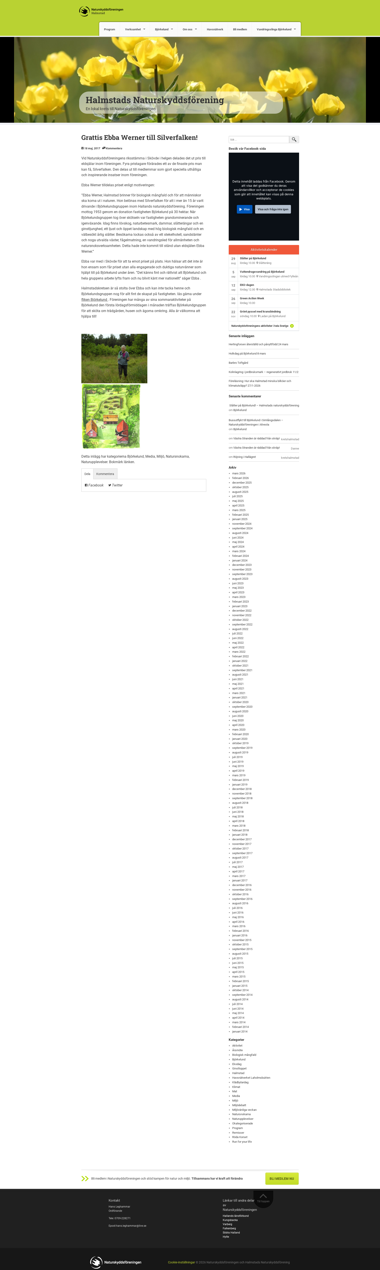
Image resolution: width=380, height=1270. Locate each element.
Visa (247, 209)
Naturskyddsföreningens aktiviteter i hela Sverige (259, 325)
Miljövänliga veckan (244, 1109)
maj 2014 (238, 1013)
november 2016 (241, 889)
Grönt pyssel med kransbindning (260, 311)
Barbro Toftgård (238, 362)
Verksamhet (133, 29)
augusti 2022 (240, 629)
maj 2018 (238, 816)
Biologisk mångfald (244, 1054)
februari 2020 (240, 734)
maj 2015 (238, 967)
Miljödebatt (239, 1105)
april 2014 (238, 1017)
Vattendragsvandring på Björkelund (262, 271)
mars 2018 (238, 825)
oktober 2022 (240, 619)
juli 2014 (237, 1004)
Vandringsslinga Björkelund (274, 29)
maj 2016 (238, 917)
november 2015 (241, 940)
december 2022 (242, 610)
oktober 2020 (240, 702)
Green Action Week (252, 298)
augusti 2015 (240, 953)
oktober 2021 (240, 665)
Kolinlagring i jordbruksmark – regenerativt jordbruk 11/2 (263, 372)
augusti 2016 (240, 903)
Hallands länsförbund (236, 1215)
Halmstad (238, 1073)
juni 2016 (237, 912)
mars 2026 (238, 473)
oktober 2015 (240, 944)
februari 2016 (240, 930)
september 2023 (242, 574)
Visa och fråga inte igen (273, 209)
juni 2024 (237, 537)
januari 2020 (239, 738)
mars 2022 (238, 651)
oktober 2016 (240, 894)
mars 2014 (238, 1022)
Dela (87, 474)
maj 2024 (238, 542)
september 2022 (242, 624)
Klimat (236, 1087)
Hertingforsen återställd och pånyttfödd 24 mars (258, 344)
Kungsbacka (230, 1220)
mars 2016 (238, 926)
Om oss (187, 29)
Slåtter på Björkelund (253, 258)
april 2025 (238, 505)
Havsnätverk (215, 29)
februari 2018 (240, 830)
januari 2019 (239, 784)
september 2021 (242, 670)
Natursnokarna (177, 456)
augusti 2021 (240, 674)
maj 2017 (238, 866)
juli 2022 (237, 633)
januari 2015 (239, 985)
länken (129, 462)
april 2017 (238, 871)
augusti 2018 (240, 802)
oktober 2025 (240, 487)
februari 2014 (240, 1027)
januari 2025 (239, 519)
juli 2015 (237, 958)
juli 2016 (237, 908)
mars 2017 (238, 876)
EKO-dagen (247, 285)
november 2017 (241, 844)
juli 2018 (237, 807)
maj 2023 (238, 587)
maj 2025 (238, 501)
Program (109, 29)
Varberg (227, 1224)
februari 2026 (240, 478)
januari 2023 (239, 606)
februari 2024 (240, 555)
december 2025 (242, 482)
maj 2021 (238, 683)
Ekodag (236, 1064)
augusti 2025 (240, 491)
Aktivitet (237, 1045)
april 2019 (238, 770)
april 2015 (238, 972)
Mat (234, 1091)
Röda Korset (239, 1137)
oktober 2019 (240, 743)
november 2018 (241, 793)
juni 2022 (237, 638)
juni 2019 (237, 761)
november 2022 (241, 615)
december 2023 (242, 564)
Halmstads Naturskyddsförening (155, 100)
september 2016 (242, 899)
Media (150, 456)
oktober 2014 (240, 990)
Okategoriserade (242, 1123)
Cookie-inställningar (181, 1262)
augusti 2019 (240, 752)
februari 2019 (240, 780)
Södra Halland (231, 1232)
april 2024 (238, 546)
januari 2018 (239, 834)
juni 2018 (237, 811)
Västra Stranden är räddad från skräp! (256, 438)
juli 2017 (237, 862)
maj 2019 (238, 766)
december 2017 (242, 839)
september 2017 (242, 853)
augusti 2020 (240, 711)
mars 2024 (238, 551)
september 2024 (242, 528)
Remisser (238, 1132)
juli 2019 (237, 757)
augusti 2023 (240, 578)
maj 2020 (238, 720)
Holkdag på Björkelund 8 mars (247, 353)
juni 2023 (237, 583)
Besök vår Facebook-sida (247, 149)
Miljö (160, 456)
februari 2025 (240, 514)
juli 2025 (237, 496)
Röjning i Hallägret (244, 457)
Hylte (226, 1236)
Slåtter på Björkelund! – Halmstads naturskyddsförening (264, 405)
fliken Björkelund (94, 300)
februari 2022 (240, 656)
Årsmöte (237, 1050)
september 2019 (242, 747)
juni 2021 (237, 679)
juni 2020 (237, 716)
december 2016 (242, 885)
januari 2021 (239, 697)
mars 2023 (238, 597)
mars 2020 (238, 729)
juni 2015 (237, 963)
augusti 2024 (240, 533)
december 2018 (242, 789)
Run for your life (242, 1141)
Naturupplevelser (94, 462)
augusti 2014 (240, 999)
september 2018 (242, 798)
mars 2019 (238, 775)
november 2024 (241, 523)
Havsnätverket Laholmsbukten (251, 1077)
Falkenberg (229, 1228)
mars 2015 (238, 976)
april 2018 (238, 821)
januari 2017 (239, 880)
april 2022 (238, 647)
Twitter (116, 485)
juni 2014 (237, 1008)
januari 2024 (239, 560)
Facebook (96, 485)
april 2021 (238, 688)
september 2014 (242, 994)
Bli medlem (240, 29)
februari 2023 (240, 601)
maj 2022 (238, 642)
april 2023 (238, 592)
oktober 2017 (240, 848)
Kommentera (114, 148)
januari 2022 (239, 661)
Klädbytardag (240, 1082)
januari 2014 (239, 1031)
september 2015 (242, 949)
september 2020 (242, 706)
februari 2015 (240, 981)
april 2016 (238, 921)
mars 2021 (238, 693)
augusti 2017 (240, 857)
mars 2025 (238, 510)
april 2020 (238, 725)
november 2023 (241, 569)
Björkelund (161, 29)
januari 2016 (239, 935)
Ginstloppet (239, 1068)
